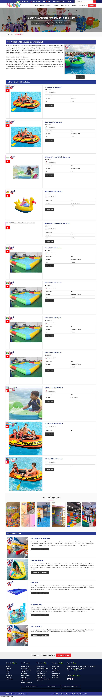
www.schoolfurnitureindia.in (71, 686)
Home (7, 34)
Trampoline (55, 5)
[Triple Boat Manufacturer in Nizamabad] (25, 101)
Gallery (8, 670)
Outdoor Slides (55, 670)
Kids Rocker (24, 672)
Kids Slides (54, 668)
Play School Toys (26, 666)
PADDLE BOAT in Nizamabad (54, 388)
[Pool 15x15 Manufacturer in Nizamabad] (25, 262)
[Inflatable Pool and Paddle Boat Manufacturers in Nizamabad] (17, 547)
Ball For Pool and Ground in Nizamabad (57, 223)
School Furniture (65, 5)
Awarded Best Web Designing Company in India (77, 693)
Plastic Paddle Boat (37, 560)
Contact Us (9, 675)
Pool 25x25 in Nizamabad (53, 318)
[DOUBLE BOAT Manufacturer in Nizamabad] (25, 474)
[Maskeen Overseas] (13, 4)
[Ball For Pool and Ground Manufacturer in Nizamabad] (22, 223)
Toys (36, 5)
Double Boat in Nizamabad (53, 122)
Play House (24, 681)
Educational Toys (41, 675)
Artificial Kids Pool (36, 604)
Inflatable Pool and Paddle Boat (41, 538)
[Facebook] (44, 1)
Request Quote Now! (64, 655)
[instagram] (49, 1)
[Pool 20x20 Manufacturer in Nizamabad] (25, 297)
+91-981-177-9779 (24, 1)
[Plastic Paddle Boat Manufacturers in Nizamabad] (17, 569)
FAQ (8, 672)
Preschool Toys (40, 666)
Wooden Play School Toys (43, 668)
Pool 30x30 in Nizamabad (53, 353)
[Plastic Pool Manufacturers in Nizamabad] (17, 591)
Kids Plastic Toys (41, 673)
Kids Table (24, 673)
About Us (70, 1)
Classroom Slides (56, 673)
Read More (34, 549)
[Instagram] (13, 514)
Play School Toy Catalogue (59, 1)
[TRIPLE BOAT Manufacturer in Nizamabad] (25, 438)
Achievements (83, 5)
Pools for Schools (36, 626)
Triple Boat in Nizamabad (53, 87)
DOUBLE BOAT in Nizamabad (54, 459)
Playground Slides (26, 668)
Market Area (9, 679)
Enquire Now (50, 105)
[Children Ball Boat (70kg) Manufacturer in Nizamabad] (26, 171)
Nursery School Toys (42, 672)
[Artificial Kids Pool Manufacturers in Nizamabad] (17, 613)
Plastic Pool (34, 582)
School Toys (40, 681)
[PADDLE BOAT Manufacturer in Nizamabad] (25, 403)
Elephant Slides (56, 666)
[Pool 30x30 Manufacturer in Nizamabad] (25, 367)
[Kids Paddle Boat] (80, 59)
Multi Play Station (26, 679)
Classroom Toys (41, 670)
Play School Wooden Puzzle (43, 679)
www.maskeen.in (51, 686)
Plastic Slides (55, 675)
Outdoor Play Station (27, 682)
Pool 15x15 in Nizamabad (53, 248)
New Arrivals (92, 5)
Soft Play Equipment (45, 5)
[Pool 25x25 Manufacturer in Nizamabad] (25, 332)
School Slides (55, 672)
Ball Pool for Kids (26, 675)
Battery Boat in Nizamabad (53, 191)
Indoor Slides (55, 677)
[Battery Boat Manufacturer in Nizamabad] (25, 205)
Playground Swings (26, 670)
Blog (8, 673)
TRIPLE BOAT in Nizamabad (54, 423)
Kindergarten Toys (41, 677)
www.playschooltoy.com (31, 686)
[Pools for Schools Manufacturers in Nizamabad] (17, 635)
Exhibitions (74, 5)
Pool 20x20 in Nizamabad (53, 283)
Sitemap (9, 677)
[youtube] (46, 1)
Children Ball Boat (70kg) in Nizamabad (57, 157)
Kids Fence (24, 677)
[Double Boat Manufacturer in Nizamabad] (25, 136)
